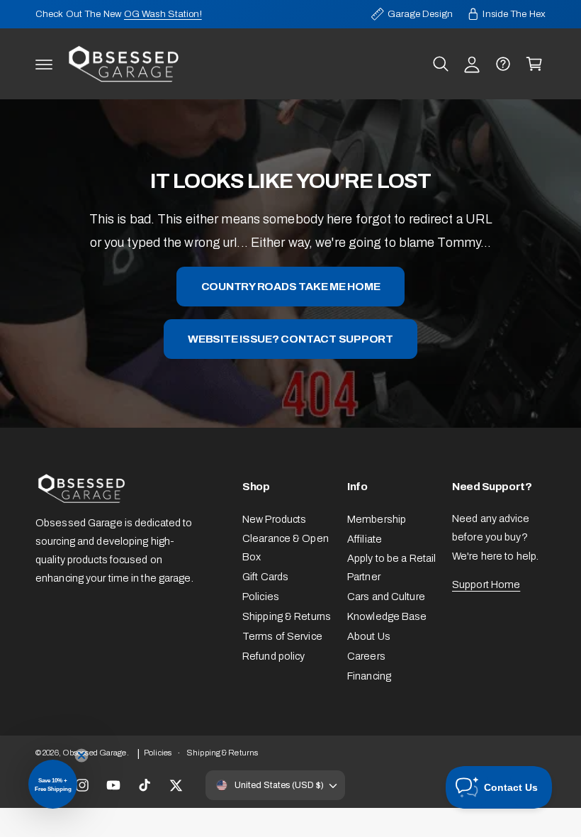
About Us (368, 636)
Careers (366, 656)
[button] (44, 63)
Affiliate (364, 539)
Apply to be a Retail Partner (391, 567)
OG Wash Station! (163, 14)
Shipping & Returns (286, 616)
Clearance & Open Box (285, 547)
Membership (376, 519)
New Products (274, 519)
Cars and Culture (386, 596)
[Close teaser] (81, 755)
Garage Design (420, 14)
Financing (369, 676)
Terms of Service (282, 636)
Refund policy (273, 656)
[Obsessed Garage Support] (503, 63)
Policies (260, 596)
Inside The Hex (514, 14)
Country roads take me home (290, 286)
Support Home (486, 584)
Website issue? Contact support (290, 339)
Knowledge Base (387, 616)
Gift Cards (265, 576)
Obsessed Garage (94, 752)
